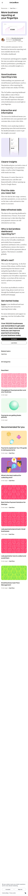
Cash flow (13, 8)
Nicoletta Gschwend (17, 38)
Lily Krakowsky (17, 39)
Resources (4, 8)
